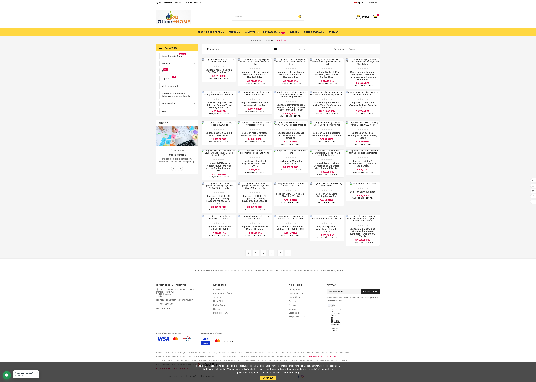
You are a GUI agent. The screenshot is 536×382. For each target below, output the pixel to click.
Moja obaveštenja (298, 317)
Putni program (220, 313)
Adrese (292, 305)
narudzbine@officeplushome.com (176, 300)
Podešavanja (293, 372)
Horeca (216, 309)
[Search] (299, 16)
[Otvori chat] (7, 375)
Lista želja (294, 313)
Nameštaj (218, 301)
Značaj (362, 49)
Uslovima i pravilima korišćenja (286, 369)
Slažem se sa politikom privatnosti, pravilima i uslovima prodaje (336, 323)
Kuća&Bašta (219, 305)
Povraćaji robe (296, 293)
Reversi (292, 301)
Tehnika (217, 297)
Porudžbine (294, 297)
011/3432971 (166, 304)
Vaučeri (293, 309)
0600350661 (166, 308)
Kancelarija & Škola (222, 293)
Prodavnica (219, 289)
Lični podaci (295, 289)
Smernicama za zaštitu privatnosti (323, 356)
